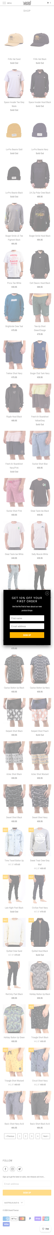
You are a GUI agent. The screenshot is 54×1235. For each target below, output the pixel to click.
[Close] (47, 593)
